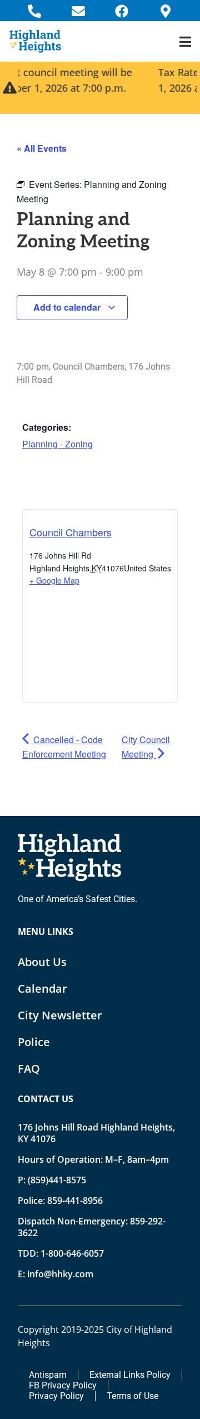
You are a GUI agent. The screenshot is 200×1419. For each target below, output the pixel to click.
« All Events (42, 148)
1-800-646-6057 (72, 1253)
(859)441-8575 (57, 1180)
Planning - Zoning (57, 443)
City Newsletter (60, 1015)
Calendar (42, 988)
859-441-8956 (75, 1200)
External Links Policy (130, 1375)
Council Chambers (70, 532)
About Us (42, 961)
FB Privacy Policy (63, 1385)
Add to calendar (68, 307)
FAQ (29, 1068)
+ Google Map (54, 580)
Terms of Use (132, 1396)
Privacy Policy (56, 1396)
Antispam (48, 1375)
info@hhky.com (60, 1274)
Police (34, 1041)
